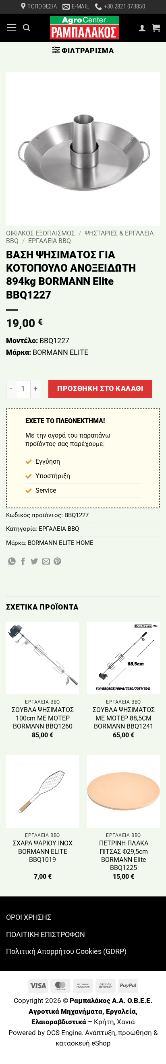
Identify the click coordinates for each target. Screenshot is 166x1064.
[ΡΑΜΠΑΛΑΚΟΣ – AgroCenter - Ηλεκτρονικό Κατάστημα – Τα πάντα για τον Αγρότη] (84, 28)
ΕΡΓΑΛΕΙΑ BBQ (49, 241)
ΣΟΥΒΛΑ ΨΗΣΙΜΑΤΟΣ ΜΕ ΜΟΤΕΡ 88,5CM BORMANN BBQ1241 (124, 718)
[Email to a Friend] (46, 562)
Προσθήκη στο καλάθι (100, 388)
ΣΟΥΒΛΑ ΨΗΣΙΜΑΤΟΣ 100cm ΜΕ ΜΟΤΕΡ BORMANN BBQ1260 (43, 718)
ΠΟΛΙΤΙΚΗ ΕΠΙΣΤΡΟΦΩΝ (45, 934)
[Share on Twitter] (34, 562)
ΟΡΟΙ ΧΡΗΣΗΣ (28, 917)
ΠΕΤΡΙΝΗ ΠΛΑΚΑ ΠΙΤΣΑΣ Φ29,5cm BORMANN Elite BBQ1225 (123, 855)
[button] (11, 28)
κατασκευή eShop (83, 1043)
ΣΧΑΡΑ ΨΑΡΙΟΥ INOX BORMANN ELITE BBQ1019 (43, 851)
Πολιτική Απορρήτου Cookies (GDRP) (66, 951)
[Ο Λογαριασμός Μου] (142, 28)
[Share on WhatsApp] (12, 562)
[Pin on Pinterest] (57, 562)
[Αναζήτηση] (26, 27)
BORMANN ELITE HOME (60, 542)
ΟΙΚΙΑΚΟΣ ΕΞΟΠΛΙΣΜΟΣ (40, 233)
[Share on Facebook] (23, 562)
